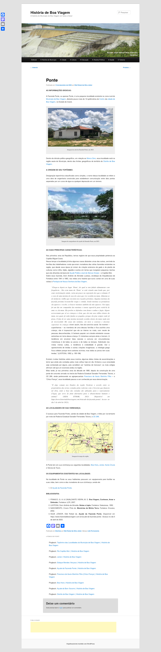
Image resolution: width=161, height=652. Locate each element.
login (61, 608)
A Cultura (73, 60)
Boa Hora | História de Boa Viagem (70, 582)
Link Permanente (93, 531)
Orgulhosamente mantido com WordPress (80, 644)
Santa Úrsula (110, 465)
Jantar (101, 465)
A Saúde (111, 60)
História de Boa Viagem (50, 12)
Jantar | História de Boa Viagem (69, 557)
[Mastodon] (2, 19)
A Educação (84, 60)
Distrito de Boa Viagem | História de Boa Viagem (75, 594)
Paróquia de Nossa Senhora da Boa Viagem (70, 281)
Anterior (34, 67)
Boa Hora (94, 465)
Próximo (126, 67)
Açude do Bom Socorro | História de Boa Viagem (76, 588)
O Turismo (121, 60)
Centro (102, 99)
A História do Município (48, 60)
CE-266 (96, 416)
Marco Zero (91, 158)
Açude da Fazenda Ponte (62, 488)
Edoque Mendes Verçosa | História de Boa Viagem (76, 562)
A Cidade (63, 60)
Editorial (34, 60)
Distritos (58, 531)
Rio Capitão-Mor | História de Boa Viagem (73, 551)
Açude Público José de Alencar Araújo (84, 273)
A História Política (98, 60)
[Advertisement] (73, 627)
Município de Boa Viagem (56, 99)
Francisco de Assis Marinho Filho (97, 376)
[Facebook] (2, 14)
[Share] (2, 28)
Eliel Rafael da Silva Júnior (83, 85)
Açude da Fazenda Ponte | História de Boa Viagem (76, 568)
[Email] (2, 24)
